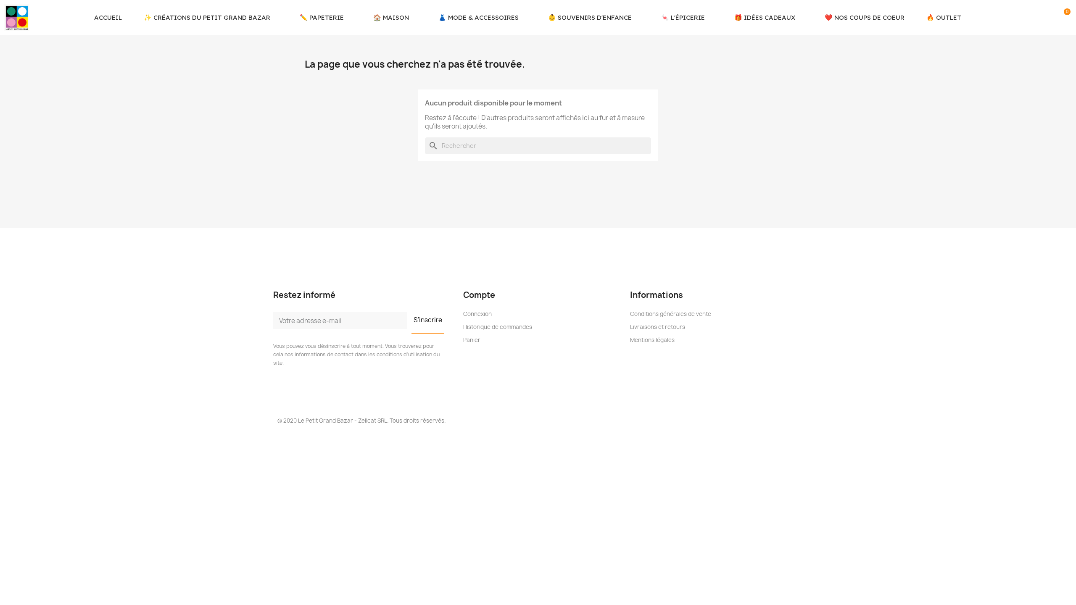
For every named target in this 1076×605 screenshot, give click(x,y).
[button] (1036, 18)
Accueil (108, 17)
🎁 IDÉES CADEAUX (764, 17)
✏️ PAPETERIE (322, 17)
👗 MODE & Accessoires (478, 17)
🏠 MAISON (391, 17)
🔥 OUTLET (943, 17)
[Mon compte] (1050, 17)
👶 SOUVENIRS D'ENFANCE (590, 17)
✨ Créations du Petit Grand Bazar (207, 17)
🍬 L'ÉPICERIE (683, 17)
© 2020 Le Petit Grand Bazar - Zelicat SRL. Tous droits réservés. (361, 420)
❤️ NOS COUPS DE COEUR (865, 17)
